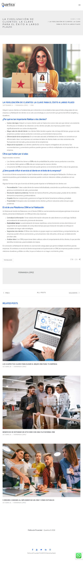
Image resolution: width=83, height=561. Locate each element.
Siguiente (73, 293)
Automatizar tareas (13, 223)
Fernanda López (21, 105)
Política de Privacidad (35, 530)
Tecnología (8, 260)
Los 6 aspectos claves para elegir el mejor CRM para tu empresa (30, 364)
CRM (78, 19)
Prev (7, 293)
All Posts (41, 292)
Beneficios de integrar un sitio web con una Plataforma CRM (29, 432)
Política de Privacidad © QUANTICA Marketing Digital (41, 553)
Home (73, 19)
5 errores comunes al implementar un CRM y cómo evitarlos (28, 500)
